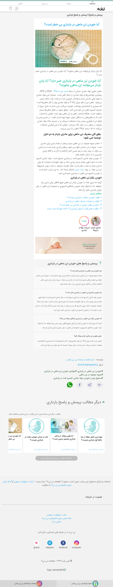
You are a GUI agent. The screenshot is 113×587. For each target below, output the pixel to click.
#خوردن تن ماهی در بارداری (90, 371)
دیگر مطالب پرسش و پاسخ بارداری (74, 402)
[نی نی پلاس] (101, 9)
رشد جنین (79, 170)
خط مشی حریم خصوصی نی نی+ (56, 518)
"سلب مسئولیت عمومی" (23, 482)
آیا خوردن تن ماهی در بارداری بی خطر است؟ (71, 24)
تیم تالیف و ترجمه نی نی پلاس (80, 360)
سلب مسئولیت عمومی (56, 515)
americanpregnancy (88, 365)
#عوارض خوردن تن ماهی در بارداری (60, 371)
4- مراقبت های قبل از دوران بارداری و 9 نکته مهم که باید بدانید (74, 209)
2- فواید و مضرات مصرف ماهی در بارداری (84, 201)
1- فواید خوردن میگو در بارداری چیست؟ (84, 197)
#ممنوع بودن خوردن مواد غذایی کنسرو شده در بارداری (78, 378)
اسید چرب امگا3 (61, 91)
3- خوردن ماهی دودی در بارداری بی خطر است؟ (81, 205)
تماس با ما (56, 522)
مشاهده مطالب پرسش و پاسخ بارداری (56, 458)
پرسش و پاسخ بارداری (96, 449)
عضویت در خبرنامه (93, 497)
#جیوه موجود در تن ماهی (91, 375)
